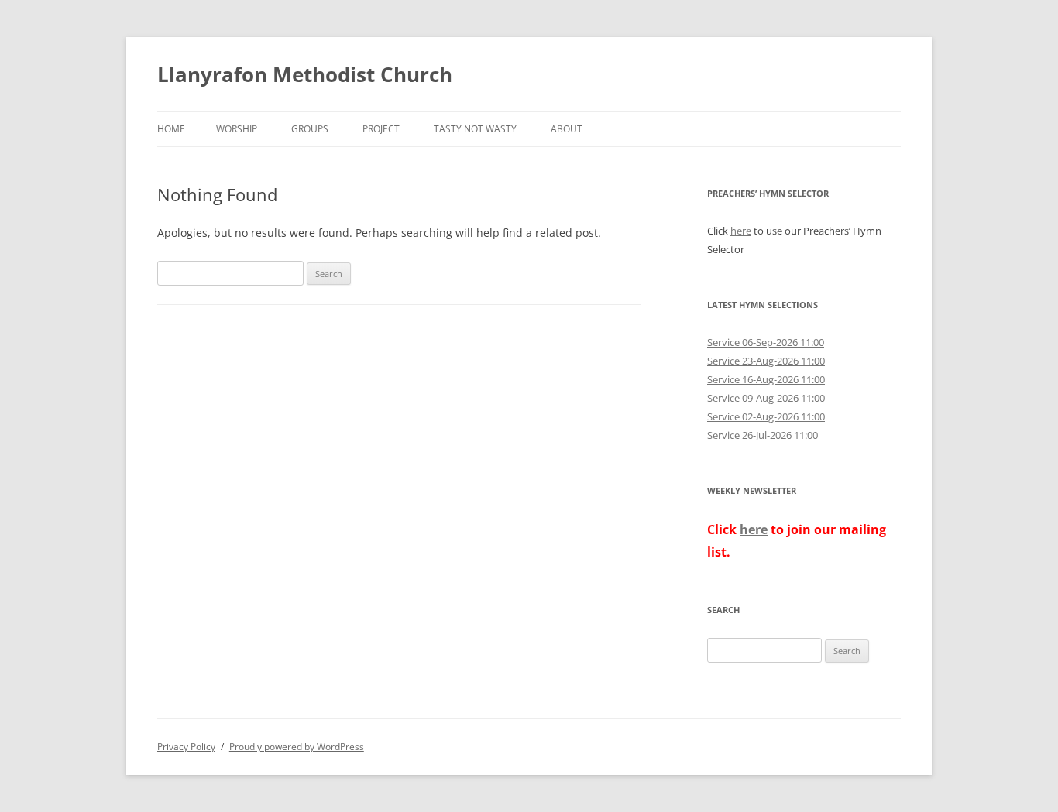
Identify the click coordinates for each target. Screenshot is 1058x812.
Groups (309, 128)
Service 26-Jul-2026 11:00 (762, 435)
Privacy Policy (186, 746)
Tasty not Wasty (475, 128)
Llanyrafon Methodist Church (304, 74)
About (566, 128)
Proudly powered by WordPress (296, 746)
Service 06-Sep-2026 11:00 (765, 342)
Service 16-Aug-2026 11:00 (766, 379)
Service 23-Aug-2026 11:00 (766, 361)
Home (171, 128)
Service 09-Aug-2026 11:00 (766, 398)
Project (381, 128)
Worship (236, 128)
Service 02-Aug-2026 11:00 (766, 416)
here (740, 231)
